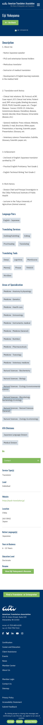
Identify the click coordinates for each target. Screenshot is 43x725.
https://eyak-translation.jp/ (13, 500)
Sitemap (5, 688)
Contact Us (7, 684)
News (4, 661)
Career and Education (11, 647)
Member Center (8, 665)
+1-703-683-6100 (14, 625)
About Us (6, 670)
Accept (11, 721)
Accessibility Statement (12, 702)
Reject (19, 721)
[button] (21, 460)
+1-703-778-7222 (12, 628)
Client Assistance (9, 652)
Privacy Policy (8, 697)
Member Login (8, 679)
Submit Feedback (9, 707)
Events (5, 656)
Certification (7, 642)
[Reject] (40, 718)
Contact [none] (7, 460)
